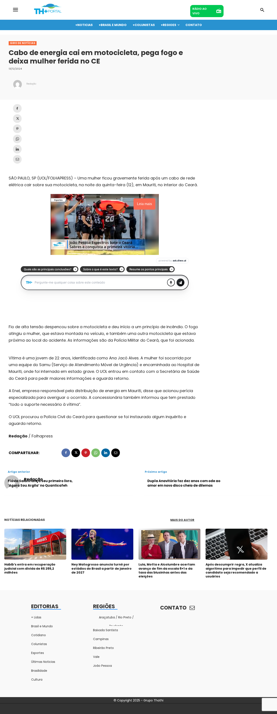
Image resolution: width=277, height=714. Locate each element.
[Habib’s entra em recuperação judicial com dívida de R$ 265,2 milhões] (35, 544)
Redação (31, 83)
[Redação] (17, 84)
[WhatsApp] (17, 139)
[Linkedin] (17, 149)
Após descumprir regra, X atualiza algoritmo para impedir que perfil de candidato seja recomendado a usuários (236, 570)
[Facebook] (17, 108)
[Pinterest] (17, 128)
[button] (262, 10)
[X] (17, 118)
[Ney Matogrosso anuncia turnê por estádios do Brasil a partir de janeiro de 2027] (102, 544)
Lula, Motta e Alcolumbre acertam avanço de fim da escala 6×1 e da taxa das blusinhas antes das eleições (166, 570)
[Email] (17, 159)
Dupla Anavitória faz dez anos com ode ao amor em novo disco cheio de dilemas (183, 483)
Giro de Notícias (22, 43)
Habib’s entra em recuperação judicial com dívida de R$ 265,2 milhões (29, 568)
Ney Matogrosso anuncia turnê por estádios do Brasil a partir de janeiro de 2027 (101, 568)
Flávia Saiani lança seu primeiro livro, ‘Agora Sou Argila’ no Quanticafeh (40, 483)
